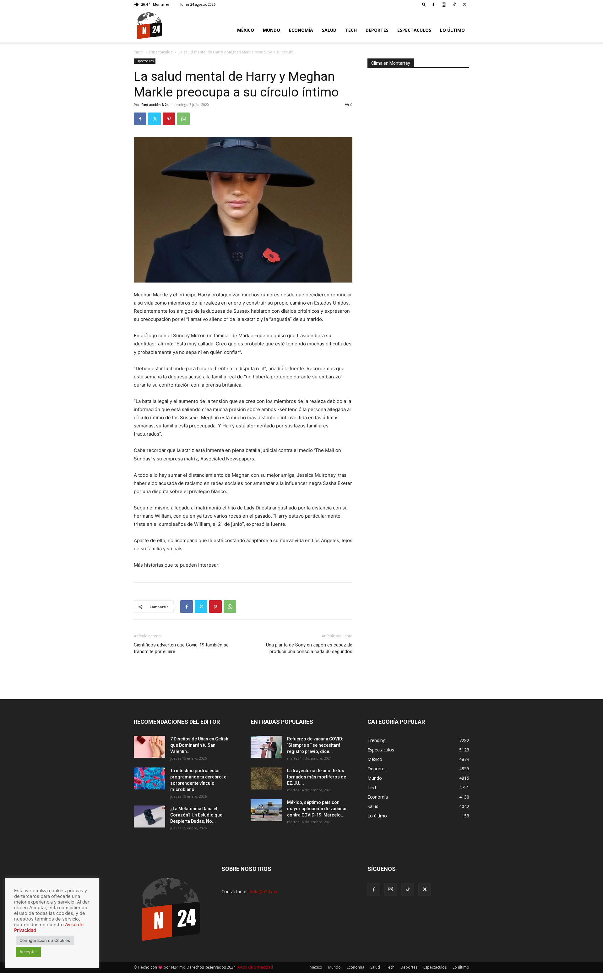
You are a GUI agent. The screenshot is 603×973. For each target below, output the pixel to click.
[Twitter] (464, 4)
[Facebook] (433, 4)
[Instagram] (443, 4)
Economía (301, 30)
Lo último (452, 30)
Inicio (138, 52)
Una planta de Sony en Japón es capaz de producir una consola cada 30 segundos (309, 648)
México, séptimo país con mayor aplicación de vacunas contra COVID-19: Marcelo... (317, 808)
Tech (351, 30)
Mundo (271, 30)
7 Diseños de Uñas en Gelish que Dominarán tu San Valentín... (199, 745)
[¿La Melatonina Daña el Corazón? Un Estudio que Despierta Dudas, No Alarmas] (149, 816)
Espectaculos (414, 30)
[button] (424, 4)
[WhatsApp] (183, 119)
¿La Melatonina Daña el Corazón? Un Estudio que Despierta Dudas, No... (196, 815)
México (245, 30)
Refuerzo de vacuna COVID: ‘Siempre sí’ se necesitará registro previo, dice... (315, 745)
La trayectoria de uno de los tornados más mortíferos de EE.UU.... (316, 777)
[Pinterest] (169, 119)
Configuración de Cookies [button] (44, 940)
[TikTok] (454, 4)
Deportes (377, 30)
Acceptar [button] (28, 951)
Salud (329, 30)
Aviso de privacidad (255, 967)
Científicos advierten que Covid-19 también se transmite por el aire (181, 648)
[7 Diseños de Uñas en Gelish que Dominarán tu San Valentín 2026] (149, 747)
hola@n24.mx (263, 891)
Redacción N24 (154, 104)
